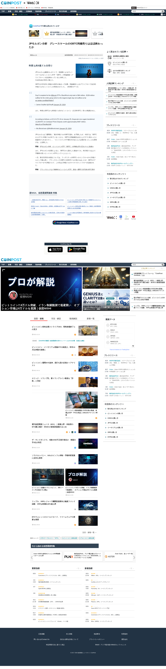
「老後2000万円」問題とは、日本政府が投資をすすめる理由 (47, 201)
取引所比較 (63, 11)
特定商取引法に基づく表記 (55, 645)
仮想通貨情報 (69, 55)
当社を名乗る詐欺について (69, 639)
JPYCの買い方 (115, 193)
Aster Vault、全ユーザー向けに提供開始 (128, 553)
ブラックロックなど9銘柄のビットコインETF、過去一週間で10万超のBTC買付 (67, 169)
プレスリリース (50, 11)
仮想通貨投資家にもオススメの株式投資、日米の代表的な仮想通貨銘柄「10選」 (48, 213)
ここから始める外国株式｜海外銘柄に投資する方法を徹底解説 (84, 213)
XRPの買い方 (114, 202)
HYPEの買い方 (115, 207)
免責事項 (97, 634)
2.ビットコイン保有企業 (69, 538)
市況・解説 (18, 11)
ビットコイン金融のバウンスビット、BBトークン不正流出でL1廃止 (47, 489)
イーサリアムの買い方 (117, 197)
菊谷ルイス (33, 55)
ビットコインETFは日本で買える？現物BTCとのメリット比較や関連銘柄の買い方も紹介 (84, 201)
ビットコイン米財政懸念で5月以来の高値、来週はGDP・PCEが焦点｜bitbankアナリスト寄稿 (81, 413)
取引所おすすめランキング (119, 178)
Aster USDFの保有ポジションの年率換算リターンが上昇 (47, 554)
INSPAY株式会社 (116, 130)
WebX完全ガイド (142, 7)
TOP (3, 11)
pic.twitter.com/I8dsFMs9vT (44, 100)
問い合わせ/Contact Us (41, 639)
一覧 (132, 83)
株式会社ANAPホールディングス (122, 163)
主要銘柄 (29, 11)
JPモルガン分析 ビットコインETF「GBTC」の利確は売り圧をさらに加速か (67, 146)
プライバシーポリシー (97, 639)
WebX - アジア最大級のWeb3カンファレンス (110, 645)
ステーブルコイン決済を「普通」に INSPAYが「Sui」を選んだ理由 (124, 133)
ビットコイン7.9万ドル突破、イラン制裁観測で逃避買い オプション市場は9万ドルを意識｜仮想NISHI (81, 490)
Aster (113, 139)
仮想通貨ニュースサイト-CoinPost (87, 652)
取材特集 (38, 11)
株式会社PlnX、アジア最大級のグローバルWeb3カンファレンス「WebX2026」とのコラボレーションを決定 (87, 555)
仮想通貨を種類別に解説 (121, 56)
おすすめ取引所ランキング (121, 70)
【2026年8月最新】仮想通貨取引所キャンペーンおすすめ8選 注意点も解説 (61, 340)
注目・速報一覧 (88, 532)
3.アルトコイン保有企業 (86, 538)
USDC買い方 (21, 7)
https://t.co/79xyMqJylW (43, 124)
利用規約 (124, 634)
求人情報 (69, 634)
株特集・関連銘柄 (48, 7)
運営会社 (124, 639)
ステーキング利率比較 (34, 7)
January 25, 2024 (60, 104)
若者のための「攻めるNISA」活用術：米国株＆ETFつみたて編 (48, 207)
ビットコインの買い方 (120, 62)
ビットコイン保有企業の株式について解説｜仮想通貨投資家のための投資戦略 (84, 207)
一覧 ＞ (162, 268)
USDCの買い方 (115, 188)
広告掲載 (41, 634)
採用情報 (73, 11)
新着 (9, 11)
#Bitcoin (54, 95)
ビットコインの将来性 (8, 7)
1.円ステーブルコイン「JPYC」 (50, 538)
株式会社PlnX (115, 146)
